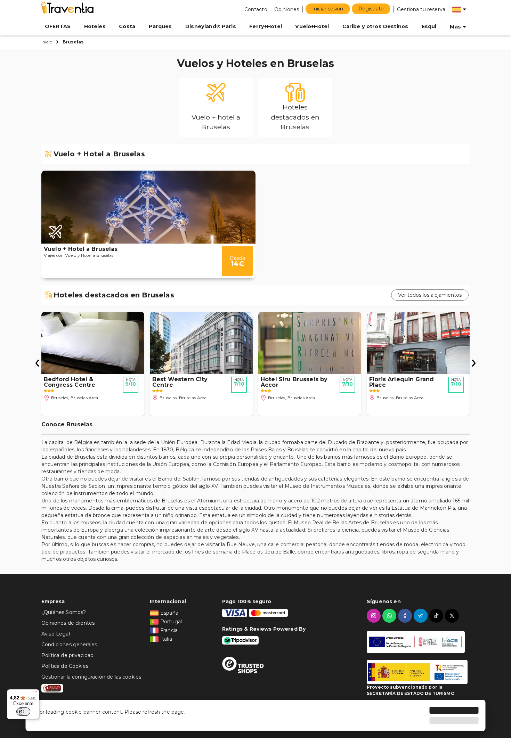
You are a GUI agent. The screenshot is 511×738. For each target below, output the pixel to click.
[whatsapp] (390, 616)
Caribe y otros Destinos (375, 26)
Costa (127, 26)
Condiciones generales (69, 644)
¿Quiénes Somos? (63, 612)
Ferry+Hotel (265, 26)
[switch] (23, 711)
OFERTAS (58, 26)
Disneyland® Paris (210, 26)
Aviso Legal (55, 634)
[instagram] (374, 616)
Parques (160, 26)
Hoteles (95, 26)
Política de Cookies (64, 666)
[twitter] (453, 616)
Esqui (429, 26)
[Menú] (35, 693)
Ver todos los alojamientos (430, 295)
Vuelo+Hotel (312, 26)
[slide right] (37, 364)
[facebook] (406, 616)
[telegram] (421, 616)
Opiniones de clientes (68, 623)
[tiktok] (437, 616)
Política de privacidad (67, 655)
